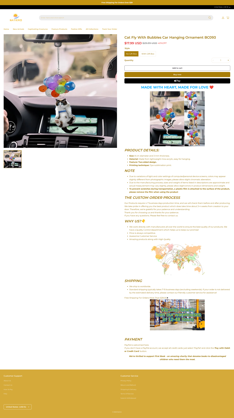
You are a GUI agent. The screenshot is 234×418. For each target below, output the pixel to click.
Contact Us (8, 385)
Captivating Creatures (38, 29)
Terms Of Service (127, 394)
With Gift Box (147, 54)
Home (6, 29)
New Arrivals (18, 29)
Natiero (119, 412)
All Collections (92, 29)
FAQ (5, 394)
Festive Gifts (76, 29)
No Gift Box (131, 54)
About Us (7, 381)
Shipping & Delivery (128, 389)
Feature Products (59, 29)
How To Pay (8, 389)
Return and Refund (128, 385)
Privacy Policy (126, 381)
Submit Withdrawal (128, 398)
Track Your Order (109, 29)
